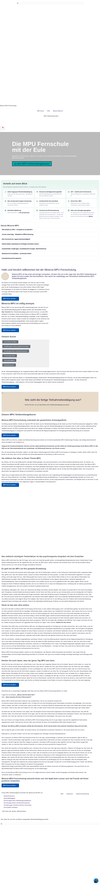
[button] (1, 154)
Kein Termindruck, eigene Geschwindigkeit (16, 239)
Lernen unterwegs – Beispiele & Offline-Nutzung (17, 234)
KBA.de (91, 216)
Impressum (69, 794)
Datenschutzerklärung (82, 794)
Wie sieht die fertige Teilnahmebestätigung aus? (53, 399)
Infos (48, 111)
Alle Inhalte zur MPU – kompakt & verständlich (17, 229)
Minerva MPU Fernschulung (8, 105)
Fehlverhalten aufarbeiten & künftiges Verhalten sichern (20, 244)
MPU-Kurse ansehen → (10, 298)
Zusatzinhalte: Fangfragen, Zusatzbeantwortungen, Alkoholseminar (24, 249)
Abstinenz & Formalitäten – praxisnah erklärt (16, 253)
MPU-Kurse (40, 111)
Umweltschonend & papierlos (11, 258)
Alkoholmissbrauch (80, 475)
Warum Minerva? (58, 111)
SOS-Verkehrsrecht (24, 212)
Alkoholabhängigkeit (66, 475)
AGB (61, 794)
